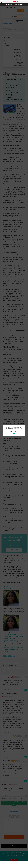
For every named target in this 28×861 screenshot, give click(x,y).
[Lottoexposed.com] (14, 1)
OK (14, 433)
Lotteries (20, 4)
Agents (10, 4)
